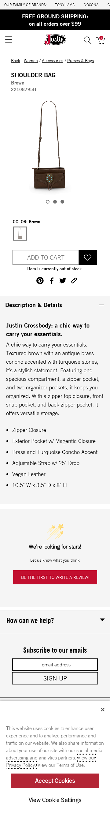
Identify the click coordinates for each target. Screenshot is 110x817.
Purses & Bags (80, 60)
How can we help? (30, 620)
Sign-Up (55, 678)
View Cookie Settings (55, 800)
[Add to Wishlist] (88, 257)
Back (15, 60)
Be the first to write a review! (55, 577)
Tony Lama (65, 4)
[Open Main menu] (8, 39)
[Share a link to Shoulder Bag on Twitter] (62, 280)
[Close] (102, 709)
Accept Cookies (55, 780)
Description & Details (33, 305)
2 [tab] (55, 201)
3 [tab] (62, 201)
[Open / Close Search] (87, 39)
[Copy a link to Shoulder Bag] (74, 280)
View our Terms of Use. (61, 765)
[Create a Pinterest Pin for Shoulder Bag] (40, 281)
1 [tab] (47, 201)
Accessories (52, 60)
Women (31, 60)
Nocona (91, 4)
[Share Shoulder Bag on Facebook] (51, 280)
